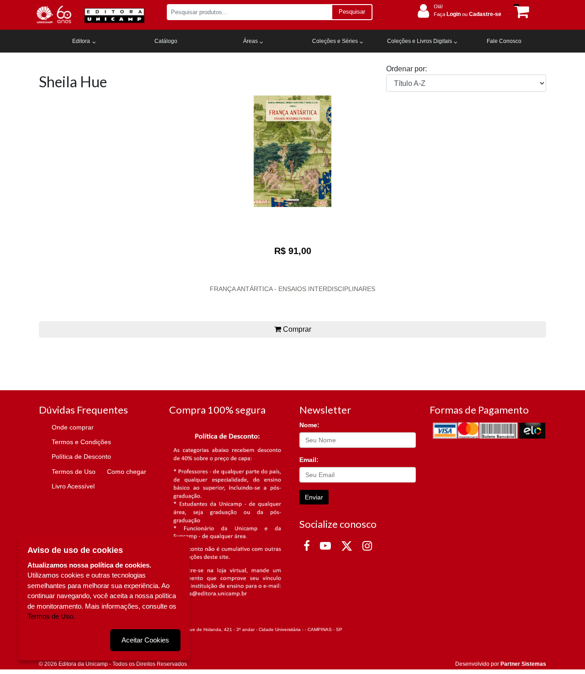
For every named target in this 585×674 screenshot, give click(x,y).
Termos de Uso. (51, 616)
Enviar (314, 497)
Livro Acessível (73, 486)
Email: (309, 459)
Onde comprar (73, 427)
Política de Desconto (81, 456)
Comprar (296, 329)
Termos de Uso (74, 471)
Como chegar (126, 471)
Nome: (309, 425)
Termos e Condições (81, 442)
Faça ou (467, 14)
